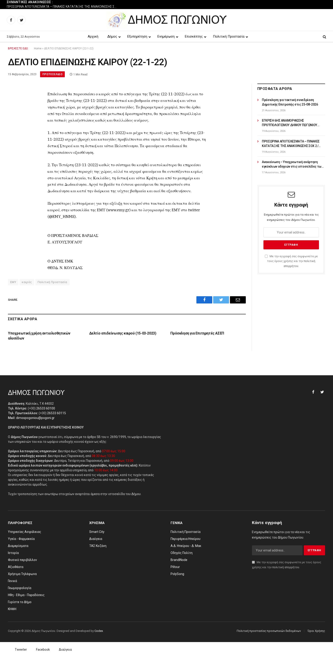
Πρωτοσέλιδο (52, 74)
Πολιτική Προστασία (52, 282)
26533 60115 (56, 413)
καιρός (27, 282)
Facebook (43, 649)
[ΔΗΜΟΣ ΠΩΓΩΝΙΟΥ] (167, 20)
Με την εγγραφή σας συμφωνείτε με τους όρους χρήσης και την (292, 261)
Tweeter (21, 649)
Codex (98, 631)
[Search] (324, 36)
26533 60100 (45, 408)
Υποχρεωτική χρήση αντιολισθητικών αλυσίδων (39, 335)
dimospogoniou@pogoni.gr (35, 418)
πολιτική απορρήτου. (286, 567)
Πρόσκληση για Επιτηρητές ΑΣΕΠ (197, 333)
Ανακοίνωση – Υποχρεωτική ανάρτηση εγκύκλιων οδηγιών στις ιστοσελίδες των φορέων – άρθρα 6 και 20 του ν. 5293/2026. (292, 164)
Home (37, 48)
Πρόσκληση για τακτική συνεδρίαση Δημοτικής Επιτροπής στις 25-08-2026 (290, 102)
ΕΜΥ (13, 282)
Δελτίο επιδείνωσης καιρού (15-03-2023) (122, 333)
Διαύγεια (65, 649)
